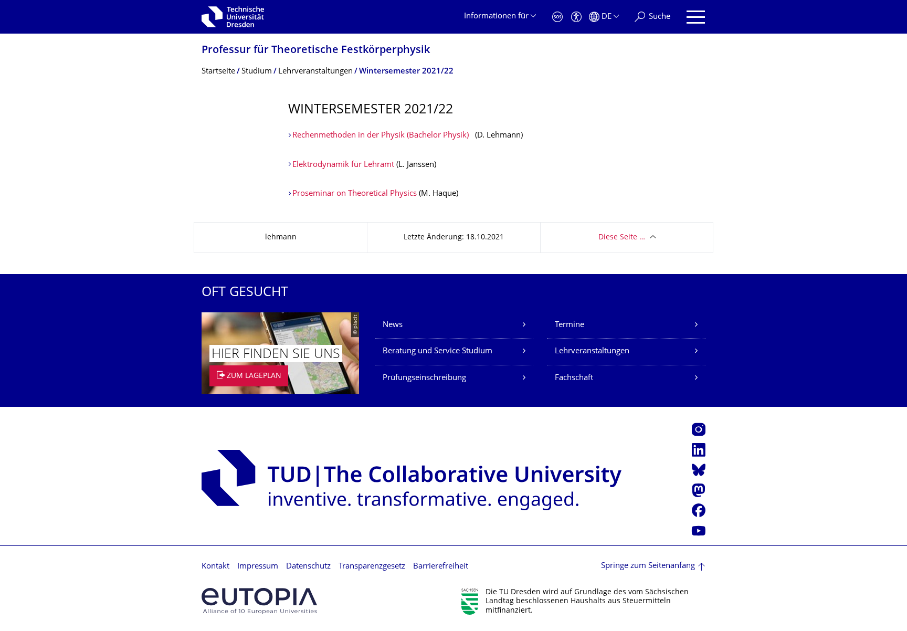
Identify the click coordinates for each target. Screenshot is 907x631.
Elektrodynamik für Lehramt (343, 165)
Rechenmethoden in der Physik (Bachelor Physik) (380, 136)
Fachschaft (574, 378)
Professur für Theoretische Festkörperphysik (316, 51)
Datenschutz (308, 567)
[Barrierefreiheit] (576, 17)
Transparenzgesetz (372, 567)
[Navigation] (695, 17)
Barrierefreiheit (440, 567)
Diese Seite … (621, 237)
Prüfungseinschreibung (424, 378)
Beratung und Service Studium (437, 351)
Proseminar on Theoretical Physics (354, 194)
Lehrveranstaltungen (592, 351)
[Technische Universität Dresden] (233, 17)
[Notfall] (557, 17)
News (393, 325)
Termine (569, 325)
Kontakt (215, 567)
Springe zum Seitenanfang (648, 566)
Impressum (257, 567)
